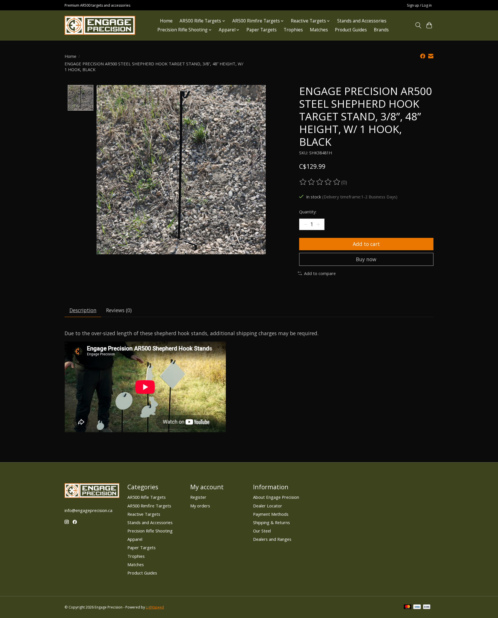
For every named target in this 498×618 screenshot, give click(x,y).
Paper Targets (261, 30)
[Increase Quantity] (318, 224)
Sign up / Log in (419, 5)
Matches (319, 30)
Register (198, 497)
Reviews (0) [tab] (119, 310)
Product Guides (351, 30)
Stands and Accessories (361, 21)
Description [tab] (83, 310)
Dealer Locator (267, 506)
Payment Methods (270, 514)
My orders (200, 506)
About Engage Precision (276, 497)
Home (166, 21)
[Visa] (417, 607)
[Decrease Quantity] (305, 224)
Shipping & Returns (271, 522)
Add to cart (366, 243)
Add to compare (320, 273)
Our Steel (262, 531)
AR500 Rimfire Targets (149, 506)
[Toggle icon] (418, 25)
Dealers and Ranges (272, 539)
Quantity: (307, 212)
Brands (381, 30)
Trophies (293, 30)
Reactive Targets (143, 514)
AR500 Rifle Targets (146, 497)
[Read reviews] (320, 182)
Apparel (134, 539)
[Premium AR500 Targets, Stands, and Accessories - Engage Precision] (100, 25)
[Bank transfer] (427, 607)
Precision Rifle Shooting (150, 531)
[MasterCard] (407, 607)
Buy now (366, 259)
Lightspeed (155, 607)
